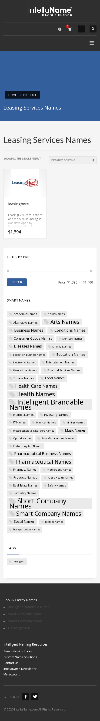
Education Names (71, 354)
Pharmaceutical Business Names (42, 453)
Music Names (75, 430)
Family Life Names (25, 370)
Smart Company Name (25, 621)
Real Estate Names (25, 485)
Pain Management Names (58, 438)
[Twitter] (34, 696)
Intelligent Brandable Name (28, 607)
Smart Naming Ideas (17, 651)
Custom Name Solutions (20, 657)
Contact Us (11, 663)
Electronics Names (24, 362)
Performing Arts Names (27, 446)
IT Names (19, 422)
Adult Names (56, 314)
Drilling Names (61, 346)
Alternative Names (25, 323)
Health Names (35, 394)
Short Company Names (38, 503)
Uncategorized (19, 628)
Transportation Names (26, 529)
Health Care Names (36, 386)
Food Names (55, 378)
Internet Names (23, 415)
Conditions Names (70, 330)
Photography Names (59, 469)
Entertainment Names (60, 362)
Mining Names (76, 422)
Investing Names (56, 414)
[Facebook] (25, 696)
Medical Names (46, 422)
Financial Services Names (63, 370)
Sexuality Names (25, 493)
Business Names (28, 330)
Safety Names (57, 485)
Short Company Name (25, 614)
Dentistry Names (72, 338)
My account (11, 674)
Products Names (25, 477)
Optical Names (22, 438)
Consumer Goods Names (33, 338)
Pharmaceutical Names (43, 461)
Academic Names (25, 314)
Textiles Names (54, 521)
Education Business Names (29, 354)
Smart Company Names (48, 513)
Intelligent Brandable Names (46, 404)
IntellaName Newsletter (20, 669)
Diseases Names (28, 346)
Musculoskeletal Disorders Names (33, 430)
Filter (17, 282)
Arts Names (64, 322)
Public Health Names (60, 477)
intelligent (18, 561)
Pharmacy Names (24, 470)
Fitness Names (23, 378)
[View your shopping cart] (69, 29)
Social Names (24, 521)
